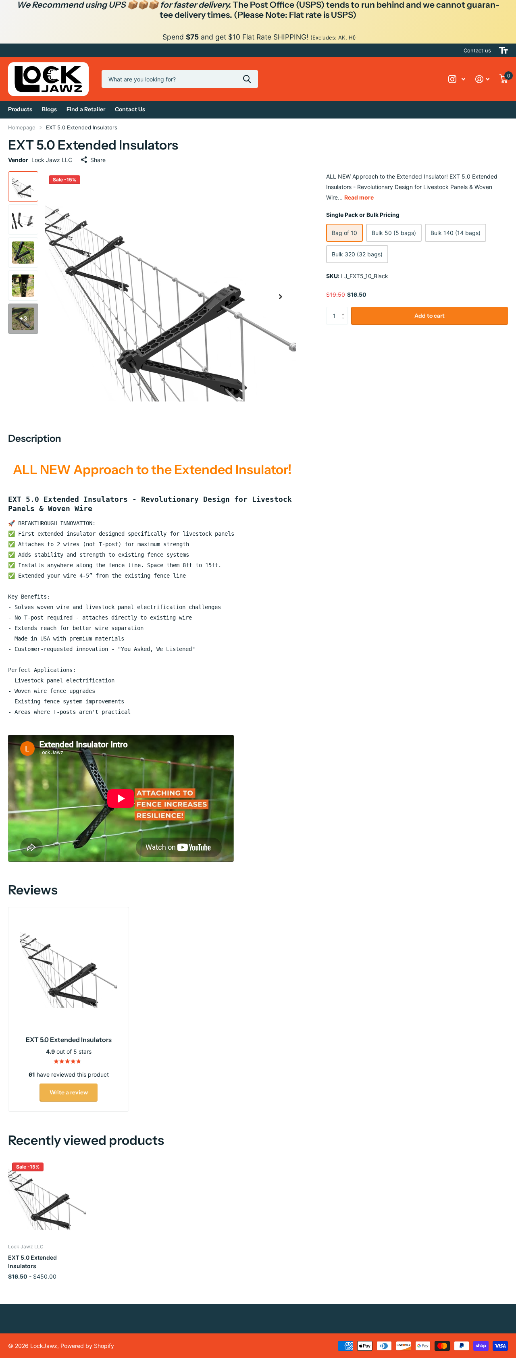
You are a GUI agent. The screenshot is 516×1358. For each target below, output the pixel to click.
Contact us (477, 50)
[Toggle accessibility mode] (503, 50)
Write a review (69, 1092)
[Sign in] (482, 79)
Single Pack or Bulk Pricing (362, 214)
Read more (359, 197)
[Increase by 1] (345, 309)
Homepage (21, 127)
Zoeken (247, 79)
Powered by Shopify (87, 1345)
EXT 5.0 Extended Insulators (32, 1261)
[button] (280, 296)
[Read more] (457, 79)
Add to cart (429, 315)
